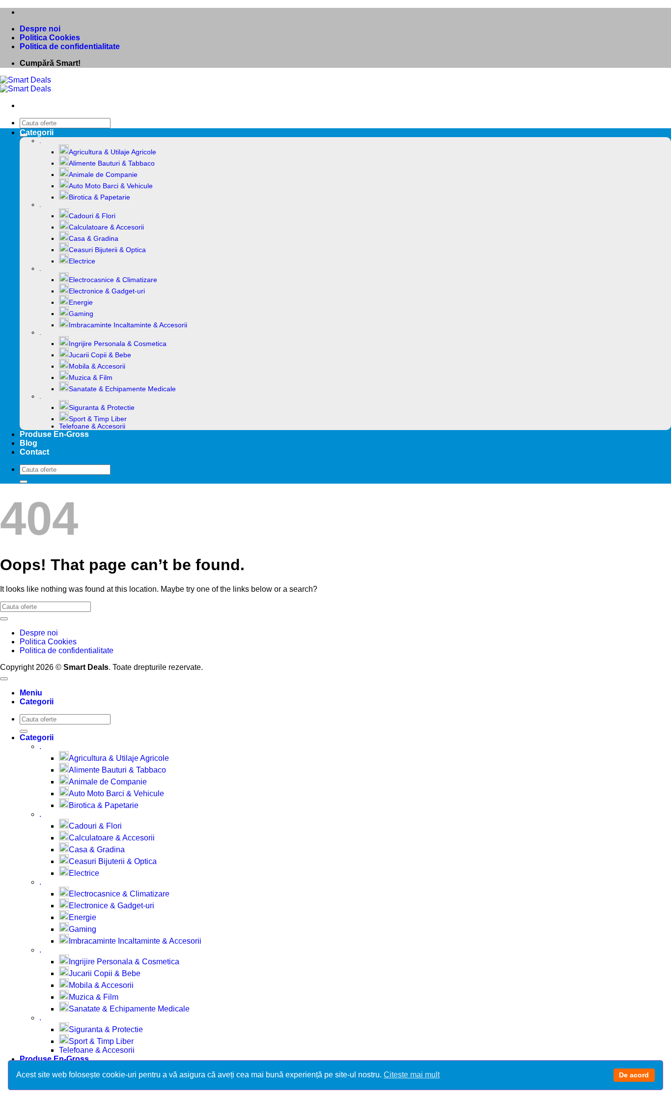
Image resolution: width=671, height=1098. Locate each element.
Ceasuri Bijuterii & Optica (107, 250)
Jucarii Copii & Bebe (100, 355)
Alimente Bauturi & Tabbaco (112, 163)
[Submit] (24, 481)
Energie (81, 302)
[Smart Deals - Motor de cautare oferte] (25, 84)
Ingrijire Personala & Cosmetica (118, 343)
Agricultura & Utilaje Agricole (112, 152)
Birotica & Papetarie (99, 197)
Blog (28, 443)
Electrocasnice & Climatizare (113, 280)
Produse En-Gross (54, 434)
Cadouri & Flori (92, 216)
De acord (634, 1075)
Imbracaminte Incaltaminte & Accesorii (128, 325)
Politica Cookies (50, 37)
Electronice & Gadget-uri (107, 291)
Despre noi (40, 29)
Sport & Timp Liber (98, 419)
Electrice (82, 261)
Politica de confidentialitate (70, 46)
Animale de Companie (103, 174)
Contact (34, 452)
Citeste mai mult (412, 1074)
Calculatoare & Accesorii (106, 227)
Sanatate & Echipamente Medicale (122, 389)
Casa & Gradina (93, 238)
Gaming (81, 314)
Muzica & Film (90, 377)
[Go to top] (4, 678)
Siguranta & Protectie (102, 407)
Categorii (37, 132)
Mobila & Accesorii (97, 366)
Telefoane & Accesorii (92, 426)
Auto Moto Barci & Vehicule (111, 186)
